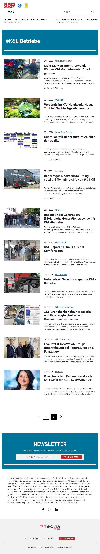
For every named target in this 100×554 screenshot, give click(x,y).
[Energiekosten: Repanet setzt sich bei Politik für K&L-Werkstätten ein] (22, 380)
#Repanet (59, 210)
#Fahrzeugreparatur (63, 61)
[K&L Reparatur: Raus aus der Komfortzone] (22, 250)
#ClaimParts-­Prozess (63, 132)
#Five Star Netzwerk (63, 339)
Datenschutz (49, 547)
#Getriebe (59, 171)
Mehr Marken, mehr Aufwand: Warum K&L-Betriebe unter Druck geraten (67, 69)
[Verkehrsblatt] (25, 5)
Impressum (32, 547)
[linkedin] (56, 509)
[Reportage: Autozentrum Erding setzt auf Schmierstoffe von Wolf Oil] (22, 179)
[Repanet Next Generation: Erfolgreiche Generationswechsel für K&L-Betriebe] (22, 218)
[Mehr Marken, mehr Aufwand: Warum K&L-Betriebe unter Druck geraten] (22, 69)
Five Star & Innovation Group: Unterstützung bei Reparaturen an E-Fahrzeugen (69, 347)
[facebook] (43, 509)
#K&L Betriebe (61, 242)
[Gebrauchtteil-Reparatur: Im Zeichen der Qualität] (22, 140)
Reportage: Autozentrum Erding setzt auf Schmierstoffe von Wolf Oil (69, 177)
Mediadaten (32, 538)
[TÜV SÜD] (19, 5)
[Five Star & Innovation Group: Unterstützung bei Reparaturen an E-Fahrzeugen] (22, 347)
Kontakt (48, 538)
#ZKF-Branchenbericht (64, 307)
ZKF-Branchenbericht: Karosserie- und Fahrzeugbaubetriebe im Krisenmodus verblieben (68, 315)
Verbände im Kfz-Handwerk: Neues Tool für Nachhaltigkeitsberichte (68, 106)
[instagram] (49, 509)
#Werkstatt (59, 100)
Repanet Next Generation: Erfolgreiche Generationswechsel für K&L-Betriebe (69, 218)
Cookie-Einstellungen (64, 547)
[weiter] (61, 417)
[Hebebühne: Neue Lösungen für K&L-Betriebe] (22, 283)
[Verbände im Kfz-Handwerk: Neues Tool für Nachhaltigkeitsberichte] (22, 108)
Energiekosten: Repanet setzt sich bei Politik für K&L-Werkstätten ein (68, 378)
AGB (40, 547)
